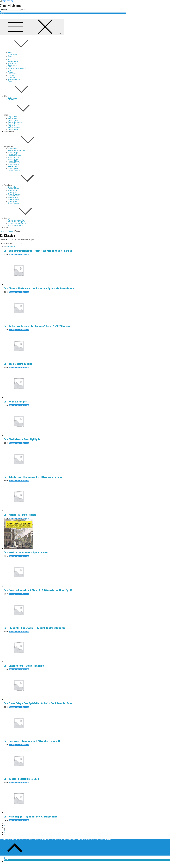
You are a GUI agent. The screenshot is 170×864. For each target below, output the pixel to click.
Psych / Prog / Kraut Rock (17, 68)
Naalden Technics (14, 170)
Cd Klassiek (9, 231)
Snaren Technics (14, 203)
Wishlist (6, 227)
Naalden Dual (13, 152)
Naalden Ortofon (13, 159)
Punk (10, 70)
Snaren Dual (12, 190)
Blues (10, 52)
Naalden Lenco (13, 157)
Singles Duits (12, 118)
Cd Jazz (11, 100)
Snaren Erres (12, 192)
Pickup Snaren (8, 185)
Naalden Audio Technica (16, 150)
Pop (9, 67)
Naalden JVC (12, 154)
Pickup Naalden (8, 146)
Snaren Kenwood (14, 194)
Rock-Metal (12, 74)
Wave (10, 81)
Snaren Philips (13, 197)
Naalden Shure (13, 166)
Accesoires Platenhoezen (17, 223)
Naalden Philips (13, 161)
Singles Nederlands (15, 122)
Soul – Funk (12, 77)
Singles (6, 115)
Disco (10, 56)
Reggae (10, 72)
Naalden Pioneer (14, 163)
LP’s (5, 50)
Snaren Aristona (13, 189)
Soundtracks (12, 65)
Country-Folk (12, 54)
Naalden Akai (12, 149)
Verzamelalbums (14, 79)
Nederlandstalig (13, 61)
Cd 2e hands (12, 98)
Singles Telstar (13, 129)
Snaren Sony (12, 201)
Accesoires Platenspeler (16, 222)
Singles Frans (13, 120)
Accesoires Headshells (16, 220)
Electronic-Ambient (14, 58)
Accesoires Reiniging (15, 225)
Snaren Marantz (13, 196)
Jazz (9, 60)
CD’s (5, 96)
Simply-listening (10, 5)
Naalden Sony (13, 168)
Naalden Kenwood (14, 156)
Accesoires (7, 218)
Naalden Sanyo (13, 164)
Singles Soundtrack (15, 127)
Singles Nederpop (14, 124)
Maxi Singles (12, 63)
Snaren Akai (12, 187)
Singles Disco (13, 117)
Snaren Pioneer (13, 199)
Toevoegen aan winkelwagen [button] (19, 254)
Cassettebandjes (9, 131)
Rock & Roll (12, 75)
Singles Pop (12, 126)
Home (2, 231)
